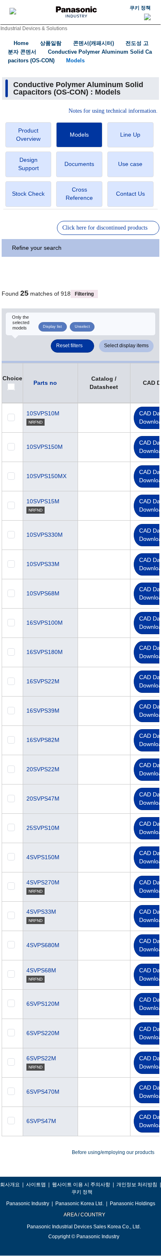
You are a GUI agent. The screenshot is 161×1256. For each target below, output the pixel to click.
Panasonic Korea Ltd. (79, 1203)
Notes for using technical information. (113, 111)
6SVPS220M (42, 1033)
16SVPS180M (44, 652)
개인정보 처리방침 (136, 1184)
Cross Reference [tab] (79, 193)
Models (75, 60)
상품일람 (51, 43)
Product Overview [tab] (28, 134)
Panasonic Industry (27, 1203)
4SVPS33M (41, 911)
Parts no (45, 382)
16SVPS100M (44, 622)
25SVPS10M (42, 828)
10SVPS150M (44, 446)
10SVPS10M (42, 413)
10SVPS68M (42, 593)
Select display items (126, 345)
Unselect (82, 327)
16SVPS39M (42, 710)
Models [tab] (79, 134)
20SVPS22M (42, 769)
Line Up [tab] (130, 134)
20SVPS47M (42, 798)
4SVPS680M (42, 945)
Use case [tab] (130, 164)
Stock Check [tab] (28, 193)
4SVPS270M (42, 882)
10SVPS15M (42, 501)
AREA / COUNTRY (84, 1215)
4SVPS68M (41, 970)
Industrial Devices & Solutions (33, 28)
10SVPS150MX (46, 476)
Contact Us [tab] (130, 193)
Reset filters (69, 345)
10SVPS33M (42, 564)
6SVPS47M (41, 1121)
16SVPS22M (42, 681)
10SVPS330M (44, 534)
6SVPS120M (42, 1003)
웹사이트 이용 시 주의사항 (81, 1184)
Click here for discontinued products (104, 228)
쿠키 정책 (140, 8)
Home (21, 43)
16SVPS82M (42, 740)
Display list (52, 327)
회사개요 (10, 1184)
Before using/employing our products (113, 1152)
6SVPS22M (41, 1058)
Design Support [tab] (28, 163)
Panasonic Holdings (132, 1203)
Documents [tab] (79, 164)
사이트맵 (36, 1184)
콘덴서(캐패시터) (93, 43)
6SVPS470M (42, 1091)
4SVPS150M (42, 857)
